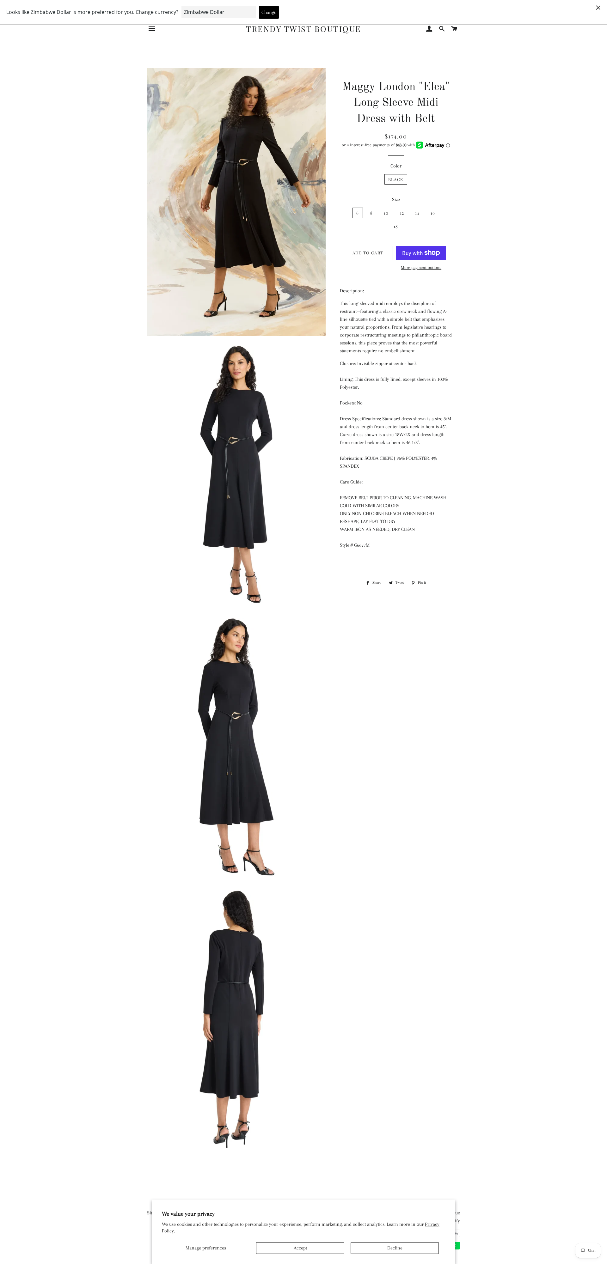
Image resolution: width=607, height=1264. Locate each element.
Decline (394, 1248)
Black (396, 179)
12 (402, 213)
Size (396, 199)
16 (433, 213)
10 (386, 213)
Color (396, 166)
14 (417, 213)
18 (396, 226)
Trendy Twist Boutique (303, 28)
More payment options (421, 267)
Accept (300, 1248)
